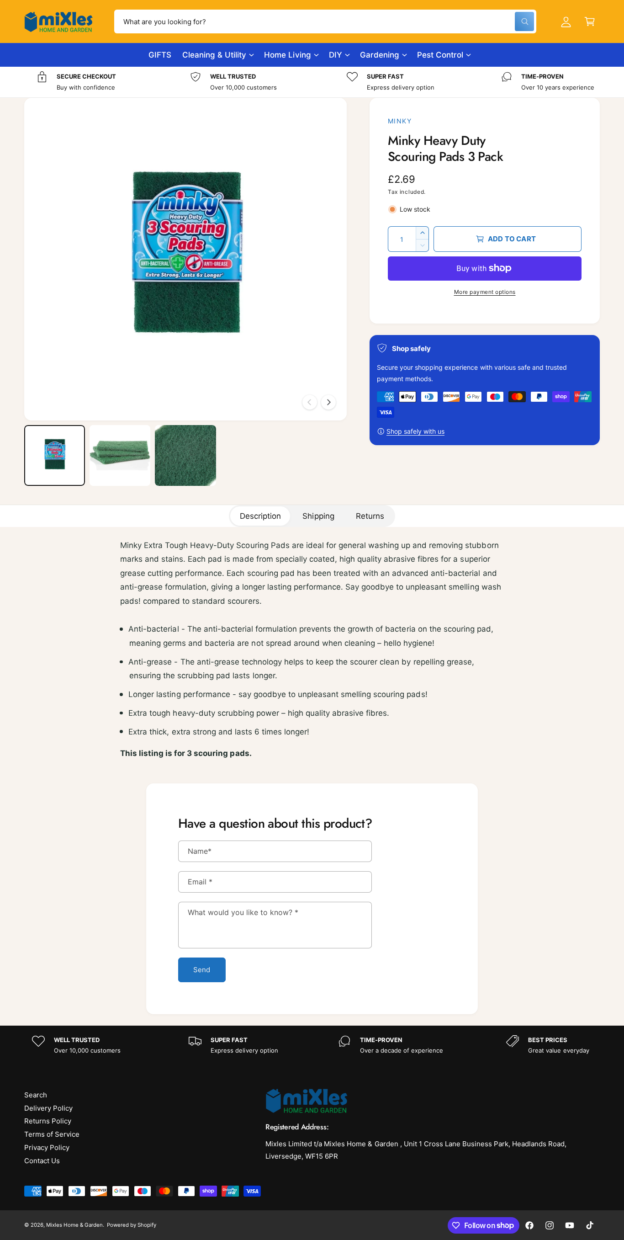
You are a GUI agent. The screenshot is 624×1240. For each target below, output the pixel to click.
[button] (590, 21)
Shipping (318, 516)
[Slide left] (309, 402)
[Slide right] (328, 402)
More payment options (485, 291)
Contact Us (42, 1160)
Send (202, 969)
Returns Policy (47, 1121)
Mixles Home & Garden (74, 1225)
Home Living (287, 54)
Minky (400, 121)
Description (260, 516)
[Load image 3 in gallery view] (185, 455)
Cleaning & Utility (214, 54)
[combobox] (325, 21)
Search (35, 1095)
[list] (312, 82)
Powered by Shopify (131, 1225)
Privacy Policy (46, 1147)
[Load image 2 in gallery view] (120, 455)
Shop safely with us (415, 431)
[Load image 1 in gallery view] (54, 455)
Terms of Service (51, 1134)
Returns (370, 516)
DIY (335, 54)
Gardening (379, 54)
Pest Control (440, 54)
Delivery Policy (48, 1108)
